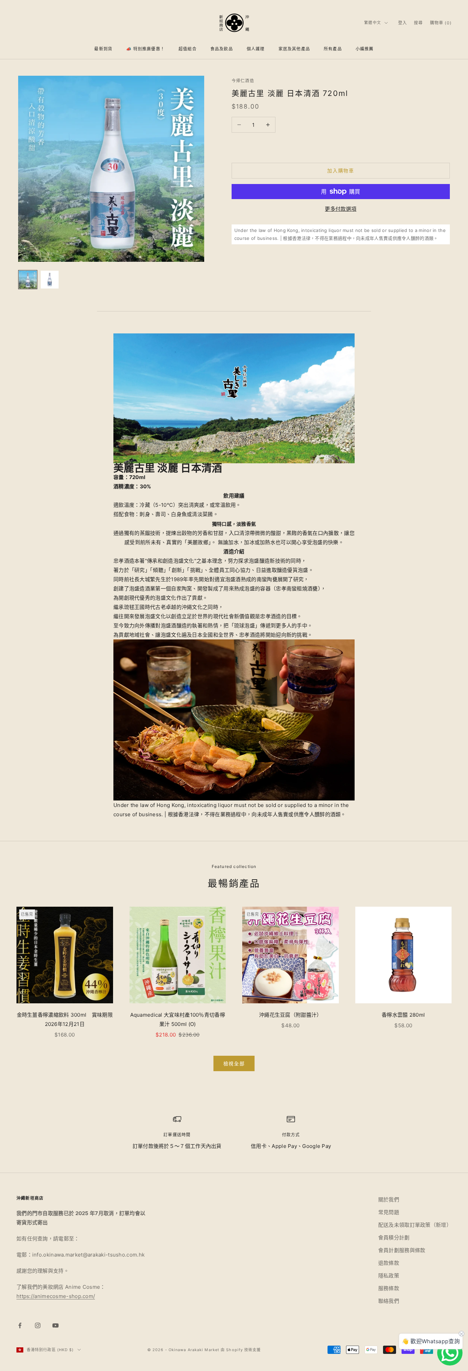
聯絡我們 (388, 1301)
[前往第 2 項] (49, 279)
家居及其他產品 (294, 48)
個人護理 (256, 48)
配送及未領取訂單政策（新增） (415, 1225)
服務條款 (388, 1288)
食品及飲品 (221, 48)
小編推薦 (365, 48)
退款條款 (388, 1263)
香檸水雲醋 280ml (403, 1015)
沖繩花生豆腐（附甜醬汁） (290, 1015)
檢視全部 (234, 1063)
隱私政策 (388, 1275)
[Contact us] (450, 1353)
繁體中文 (372, 22)
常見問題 (388, 1212)
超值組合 (187, 48)
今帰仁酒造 (243, 80)
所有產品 (333, 48)
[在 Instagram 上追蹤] (37, 1325)
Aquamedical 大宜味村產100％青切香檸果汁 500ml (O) (177, 1019)
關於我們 (388, 1199)
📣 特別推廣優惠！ (145, 48)
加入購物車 (340, 170)
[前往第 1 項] (27, 279)
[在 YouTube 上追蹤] (55, 1325)
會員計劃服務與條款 (402, 1250)
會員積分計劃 (394, 1237)
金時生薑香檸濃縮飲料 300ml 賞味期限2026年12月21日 (65, 1019)
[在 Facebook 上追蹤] (19, 1325)
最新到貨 (103, 48)
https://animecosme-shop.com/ (55, 1296)
